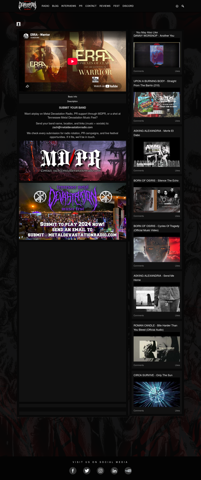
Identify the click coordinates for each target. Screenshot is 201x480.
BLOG (55, 6)
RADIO (45, 6)
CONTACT (91, 6)
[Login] (177, 6)
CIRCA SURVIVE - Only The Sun (153, 375)
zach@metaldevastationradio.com (72, 127)
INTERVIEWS (68, 6)
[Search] (182, 6)
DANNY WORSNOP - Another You (154, 35)
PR (80, 6)
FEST (116, 6)
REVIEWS (105, 6)
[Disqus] (72, 283)
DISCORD (128, 6)
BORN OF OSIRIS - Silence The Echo (156, 180)
